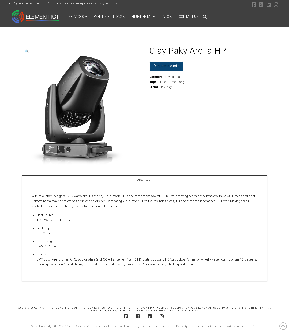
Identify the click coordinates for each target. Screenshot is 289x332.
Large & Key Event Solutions (207, 308)
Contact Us (96, 308)
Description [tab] (144, 179)
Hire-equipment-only (171, 82)
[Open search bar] (205, 17)
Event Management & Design (162, 308)
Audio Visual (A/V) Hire (35, 308)
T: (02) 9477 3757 (52, 3)
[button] (27, 51)
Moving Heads (173, 76)
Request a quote (166, 66)
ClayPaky (165, 87)
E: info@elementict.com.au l (24, 3)
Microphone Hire (244, 308)
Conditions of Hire (70, 308)
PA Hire (265, 308)
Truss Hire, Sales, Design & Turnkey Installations (128, 311)
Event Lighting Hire (122, 308)
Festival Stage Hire (183, 311)
